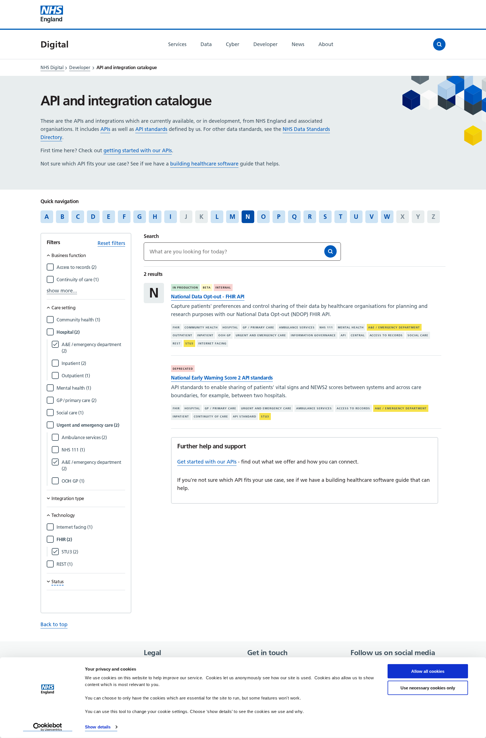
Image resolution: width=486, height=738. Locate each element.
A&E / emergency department (394, 327)
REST (177, 343)
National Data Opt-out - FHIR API (207, 296)
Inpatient (205, 335)
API (343, 335)
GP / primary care (258, 327)
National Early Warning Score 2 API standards (222, 377)
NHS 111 (326, 327)
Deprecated (183, 369)
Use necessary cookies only (427, 687)
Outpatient (182, 335)
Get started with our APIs (207, 461)
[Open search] (439, 44)
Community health (201, 327)
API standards (151, 129)
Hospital (230, 327)
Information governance (313, 335)
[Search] (330, 251)
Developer (79, 67)
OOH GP (224, 335)
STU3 (189, 343)
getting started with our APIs (138, 150)
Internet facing (212, 343)
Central (358, 335)
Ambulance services (297, 327)
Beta (207, 287)
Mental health (351, 327)
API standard (244, 416)
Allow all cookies (427, 671)
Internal (223, 287)
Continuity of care (211, 416)
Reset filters (111, 243)
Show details (98, 727)
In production (185, 287)
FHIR (176, 327)
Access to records (386, 335)
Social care (418, 335)
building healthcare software (204, 163)
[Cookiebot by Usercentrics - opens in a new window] (47, 727)
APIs (105, 129)
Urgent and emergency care (261, 335)
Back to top (54, 624)
